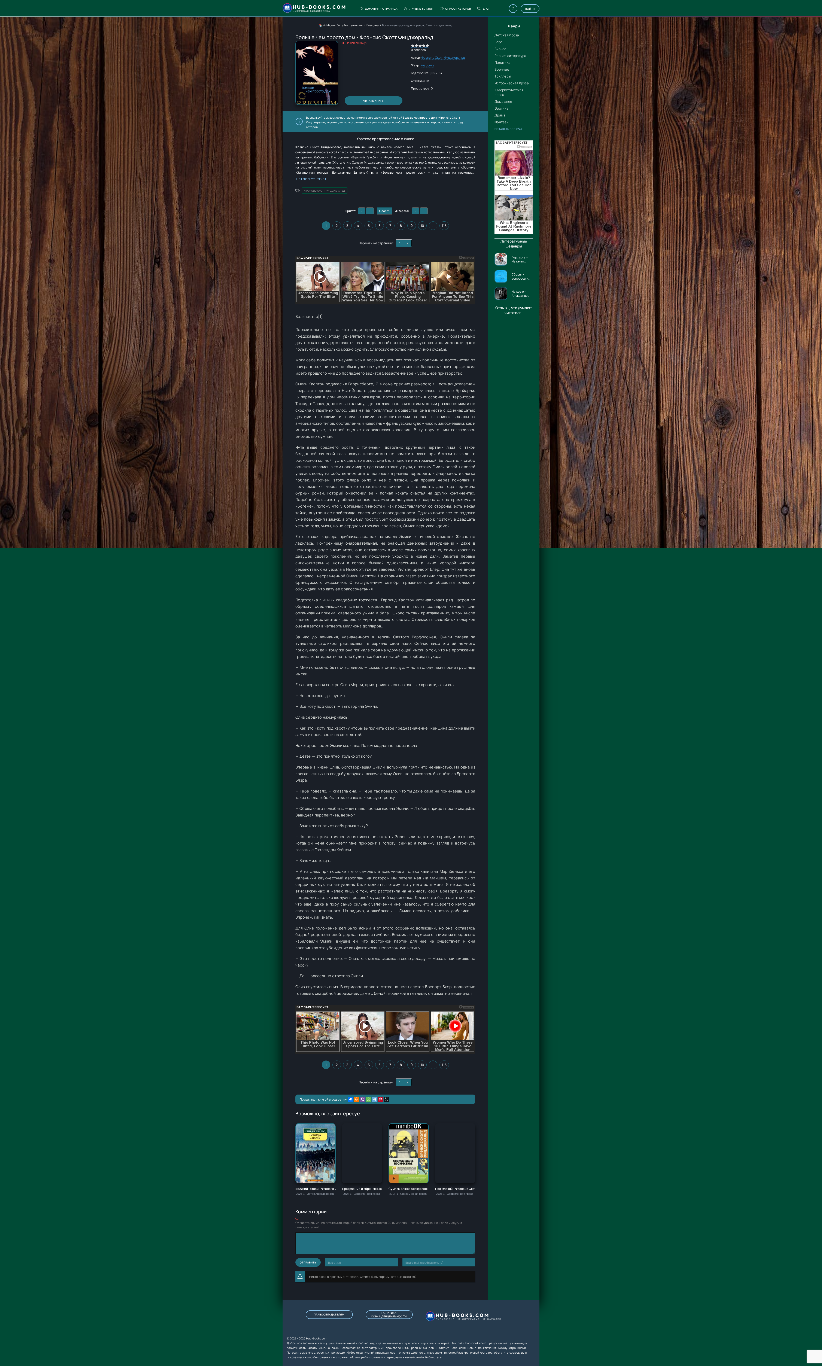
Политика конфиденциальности (389, 1314)
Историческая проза (511, 83)
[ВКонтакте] (350, 1099)
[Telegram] (374, 1099)
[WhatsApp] (368, 1099)
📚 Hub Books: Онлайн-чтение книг (341, 25)
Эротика (501, 108)
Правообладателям (329, 1314)
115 (444, 225)
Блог (486, 8)
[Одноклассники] (356, 1099)
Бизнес (500, 48)
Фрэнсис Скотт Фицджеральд (443, 57)
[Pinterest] (380, 1099)
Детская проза (506, 35)
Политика (502, 62)
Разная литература (510, 55)
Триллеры (502, 76)
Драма (499, 115)
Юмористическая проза (509, 92)
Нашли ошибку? (356, 43)
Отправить (308, 1262)
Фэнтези (501, 122)
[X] (386, 1099)
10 (422, 225)
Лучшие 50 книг (421, 8)
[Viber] (362, 1099)
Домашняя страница (381, 8)
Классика (372, 25)
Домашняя (503, 101)
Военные (501, 69)
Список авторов (458, 8)
